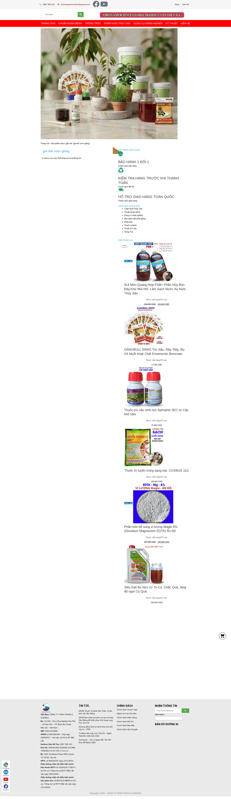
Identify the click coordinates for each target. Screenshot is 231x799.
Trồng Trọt (93, 23)
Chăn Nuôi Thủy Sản (117, 23)
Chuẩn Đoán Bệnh (70, 23)
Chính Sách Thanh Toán (127, 710)
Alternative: (160, 714)
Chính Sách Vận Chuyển (127, 729)
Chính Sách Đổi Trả (125, 721)
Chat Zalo (6, 775)
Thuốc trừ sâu (130, 228)
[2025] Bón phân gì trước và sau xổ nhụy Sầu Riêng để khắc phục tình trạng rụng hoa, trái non (96, 720)
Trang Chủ (48, 23)
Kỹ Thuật (172, 23)
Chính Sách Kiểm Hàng (127, 717)
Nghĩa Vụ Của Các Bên (126, 713)
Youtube (5, 782)
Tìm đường (5, 768)
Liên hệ (185, 23)
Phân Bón (128, 222)
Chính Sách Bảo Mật (125, 725)
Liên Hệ (185, 4)
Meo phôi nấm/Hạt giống (134, 218)
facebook (6, 790)
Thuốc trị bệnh (130, 225)
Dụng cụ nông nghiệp (148, 23)
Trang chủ (45, 143)
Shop (177, 4)
